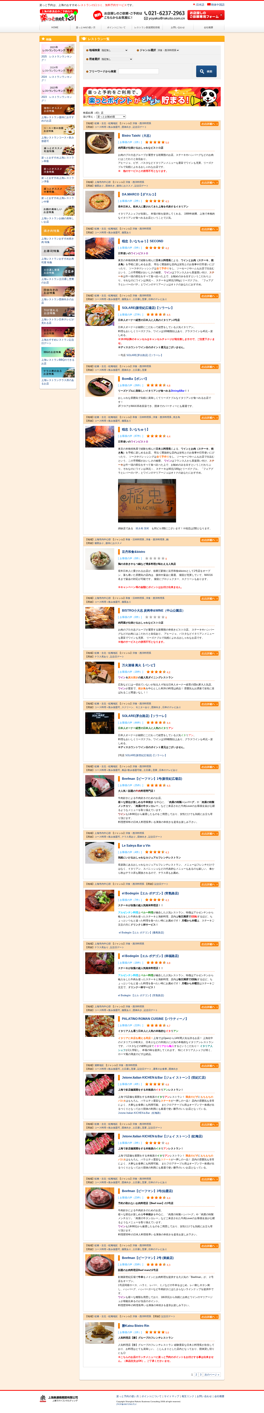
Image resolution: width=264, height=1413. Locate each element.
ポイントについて (116, 27)
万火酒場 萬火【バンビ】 (139, 665)
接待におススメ (125, 185)
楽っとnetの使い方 (85, 27)
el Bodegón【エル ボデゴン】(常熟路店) (150, 893)
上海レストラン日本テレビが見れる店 (57, 321)
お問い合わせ (178, 27)
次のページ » (211, 1374)
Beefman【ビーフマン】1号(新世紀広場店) (152, 778)
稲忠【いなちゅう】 (136, 429)
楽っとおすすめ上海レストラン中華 (57, 200)
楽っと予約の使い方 (127, 1396)
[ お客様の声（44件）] (130, 722)
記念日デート (140, 127)
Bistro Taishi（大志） (137, 135)
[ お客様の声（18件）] (130, 671)
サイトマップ (171, 1396)
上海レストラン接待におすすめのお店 (57, 119)
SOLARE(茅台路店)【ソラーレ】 (144, 355)
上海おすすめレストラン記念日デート (57, 341)
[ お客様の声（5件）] (130, 247)
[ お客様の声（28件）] (130, 385)
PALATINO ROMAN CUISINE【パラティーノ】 (155, 1018)
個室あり (99, 185)
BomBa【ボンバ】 (135, 378)
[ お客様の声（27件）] (130, 314)
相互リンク (188, 1396)
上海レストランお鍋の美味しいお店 (57, 220)
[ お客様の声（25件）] (130, 785)
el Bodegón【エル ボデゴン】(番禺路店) (141, 932)
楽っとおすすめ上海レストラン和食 (57, 159)
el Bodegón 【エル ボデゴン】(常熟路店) (141, 995)
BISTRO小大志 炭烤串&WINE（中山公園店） (153, 610)
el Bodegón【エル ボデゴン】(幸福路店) (150, 956)
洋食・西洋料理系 (142, 123)
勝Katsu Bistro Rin (135, 1325)
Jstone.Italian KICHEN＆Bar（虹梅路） (140, 1112)
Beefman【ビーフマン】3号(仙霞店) (147, 1191)
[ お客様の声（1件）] (130, 142)
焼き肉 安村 (142, 528)
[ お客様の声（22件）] (130, 1025)
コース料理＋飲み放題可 (107, 127)
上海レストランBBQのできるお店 (57, 361)
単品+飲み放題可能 (132, 770)
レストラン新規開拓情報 (147, 27)
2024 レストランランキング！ (56, 78)
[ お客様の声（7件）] (130, 899)
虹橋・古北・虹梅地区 (106, 123)
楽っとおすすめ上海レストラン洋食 (57, 179)
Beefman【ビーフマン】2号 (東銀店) (148, 1258)
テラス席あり (101, 656)
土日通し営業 (140, 299)
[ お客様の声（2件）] (130, 200)
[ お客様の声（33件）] (130, 1264)
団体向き (126, 127)
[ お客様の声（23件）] (130, 1197)
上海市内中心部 (103, 182)
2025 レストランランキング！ (56, 58)
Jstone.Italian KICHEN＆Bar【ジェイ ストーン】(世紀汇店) (164, 1077)
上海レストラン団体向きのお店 (57, 301)
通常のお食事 (160, 1069)
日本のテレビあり (157, 299)
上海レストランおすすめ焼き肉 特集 (57, 240)
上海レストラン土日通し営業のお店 (57, 281)
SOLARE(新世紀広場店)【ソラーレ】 (148, 307)
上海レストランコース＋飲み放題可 (57, 139)
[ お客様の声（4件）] (130, 852)
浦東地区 (99, 1065)
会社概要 (208, 27)
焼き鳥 (176, 417)
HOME (54, 27)
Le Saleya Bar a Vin (136, 845)
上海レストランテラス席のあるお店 (57, 382)
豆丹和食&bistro (133, 551)
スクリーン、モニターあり (136, 707)
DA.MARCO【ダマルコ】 (140, 194)
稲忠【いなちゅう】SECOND (142, 241)
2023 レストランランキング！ (56, 98)
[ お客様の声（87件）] (130, 436)
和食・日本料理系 (142, 417)
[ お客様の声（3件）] (130, 1142)
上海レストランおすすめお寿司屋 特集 (57, 260)
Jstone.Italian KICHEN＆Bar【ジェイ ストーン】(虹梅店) (162, 1136)
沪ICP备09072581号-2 (126, 1404)
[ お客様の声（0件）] (130, 558)
